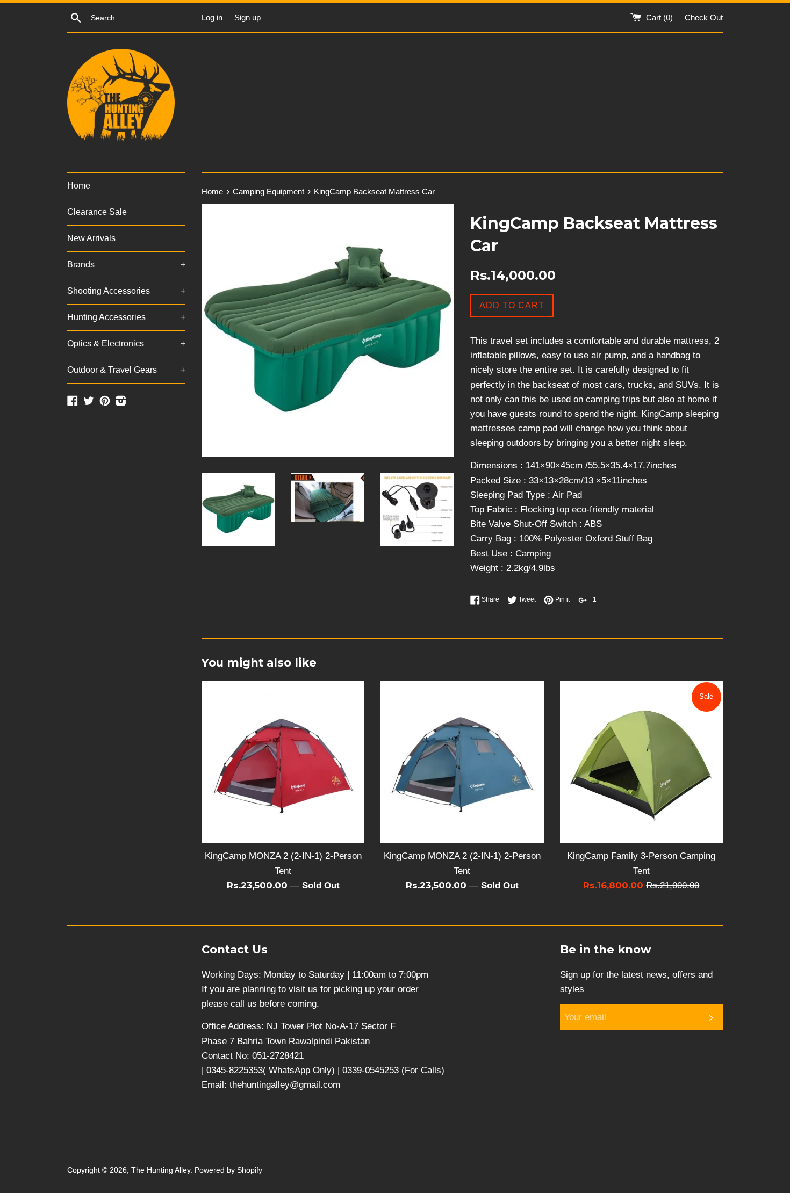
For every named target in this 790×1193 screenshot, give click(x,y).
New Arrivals (91, 238)
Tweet (526, 599)
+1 (592, 599)
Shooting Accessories (126, 290)
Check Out (704, 17)
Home (78, 185)
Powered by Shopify (228, 1170)
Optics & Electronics (126, 343)
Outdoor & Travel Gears (126, 369)
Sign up (247, 17)
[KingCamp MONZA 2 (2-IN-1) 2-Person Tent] (283, 762)
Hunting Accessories (126, 317)
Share (489, 599)
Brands (126, 264)
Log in (212, 17)
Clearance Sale (97, 211)
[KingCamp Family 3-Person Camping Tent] (641, 762)
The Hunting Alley (160, 1170)
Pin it (562, 599)
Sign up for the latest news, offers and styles (636, 982)
